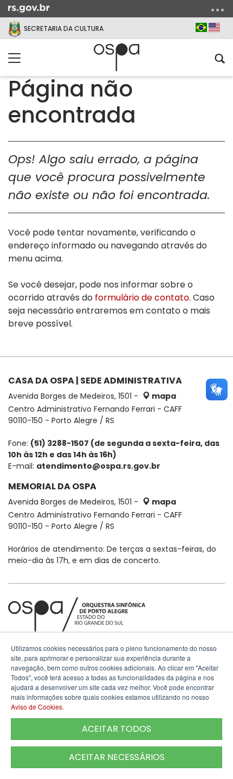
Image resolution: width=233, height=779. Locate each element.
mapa (163, 396)
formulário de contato (142, 297)
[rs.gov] (29, 7)
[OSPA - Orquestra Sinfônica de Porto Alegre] (116, 57)
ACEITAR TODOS (116, 729)
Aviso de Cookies (36, 706)
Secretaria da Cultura (63, 28)
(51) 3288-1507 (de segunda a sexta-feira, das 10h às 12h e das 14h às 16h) (113, 449)
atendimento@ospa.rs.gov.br (98, 466)
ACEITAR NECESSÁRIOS (117, 757)
